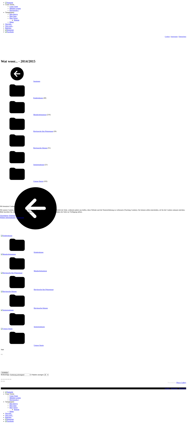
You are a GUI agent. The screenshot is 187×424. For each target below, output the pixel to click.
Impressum (20, 217)
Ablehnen (12, 216)
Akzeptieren (4, 216)
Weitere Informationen (7, 217)
